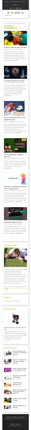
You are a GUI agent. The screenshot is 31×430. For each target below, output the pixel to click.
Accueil (7, 1)
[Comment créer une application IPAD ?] (7, 384)
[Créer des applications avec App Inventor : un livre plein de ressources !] (7, 352)
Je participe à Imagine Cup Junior (13, 222)
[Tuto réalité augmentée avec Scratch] (15, 72)
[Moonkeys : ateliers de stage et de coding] (15, 38)
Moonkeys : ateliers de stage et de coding (15, 47)
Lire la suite (14, 60)
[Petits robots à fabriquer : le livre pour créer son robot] (15, 318)
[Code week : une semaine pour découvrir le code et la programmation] (15, 179)
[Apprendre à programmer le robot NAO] (7, 407)
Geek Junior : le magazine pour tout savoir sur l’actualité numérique (20, 361)
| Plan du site (20, 426)
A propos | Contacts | (15, 424)
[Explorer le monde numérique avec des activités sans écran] (7, 370)
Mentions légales (12, 426)
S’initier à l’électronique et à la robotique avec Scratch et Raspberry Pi (20, 391)
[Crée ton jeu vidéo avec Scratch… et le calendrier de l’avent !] (15, 108)
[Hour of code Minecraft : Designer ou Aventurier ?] (15, 145)
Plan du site (16, 4)
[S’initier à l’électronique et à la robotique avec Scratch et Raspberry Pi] (7, 391)
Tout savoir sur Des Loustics (17, 1)
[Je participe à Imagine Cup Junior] (15, 213)
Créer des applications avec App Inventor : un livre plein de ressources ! (20, 352)
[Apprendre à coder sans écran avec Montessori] (7, 377)
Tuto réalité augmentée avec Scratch (14, 81)
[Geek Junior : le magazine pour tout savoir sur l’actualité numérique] (7, 361)
